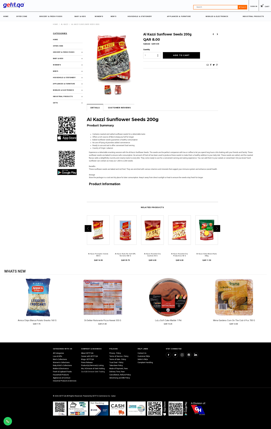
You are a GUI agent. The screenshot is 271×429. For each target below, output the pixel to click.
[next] (264, 302)
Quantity (146, 50)
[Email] (208, 65)
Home (55, 24)
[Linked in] (195, 354)
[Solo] (178, 409)
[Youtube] (182, 354)
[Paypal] (60, 409)
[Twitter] (214, 65)
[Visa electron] (136, 409)
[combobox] (220, 7)
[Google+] (217, 65)
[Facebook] (210, 65)
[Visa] (78, 409)
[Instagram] (188, 354)
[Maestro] (157, 409)
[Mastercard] (98, 409)
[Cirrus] (198, 409)
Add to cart (37, 300)
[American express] (118, 409)
